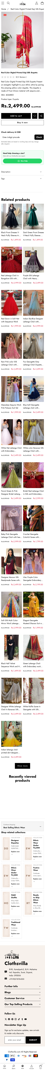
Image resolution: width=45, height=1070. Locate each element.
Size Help (24, 161)
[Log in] (36, 3)
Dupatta (16, 99)
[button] (42, 3)
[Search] (8, 3)
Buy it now (22, 122)
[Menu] (2, 3)
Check (39, 137)
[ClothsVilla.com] (22, 3)
